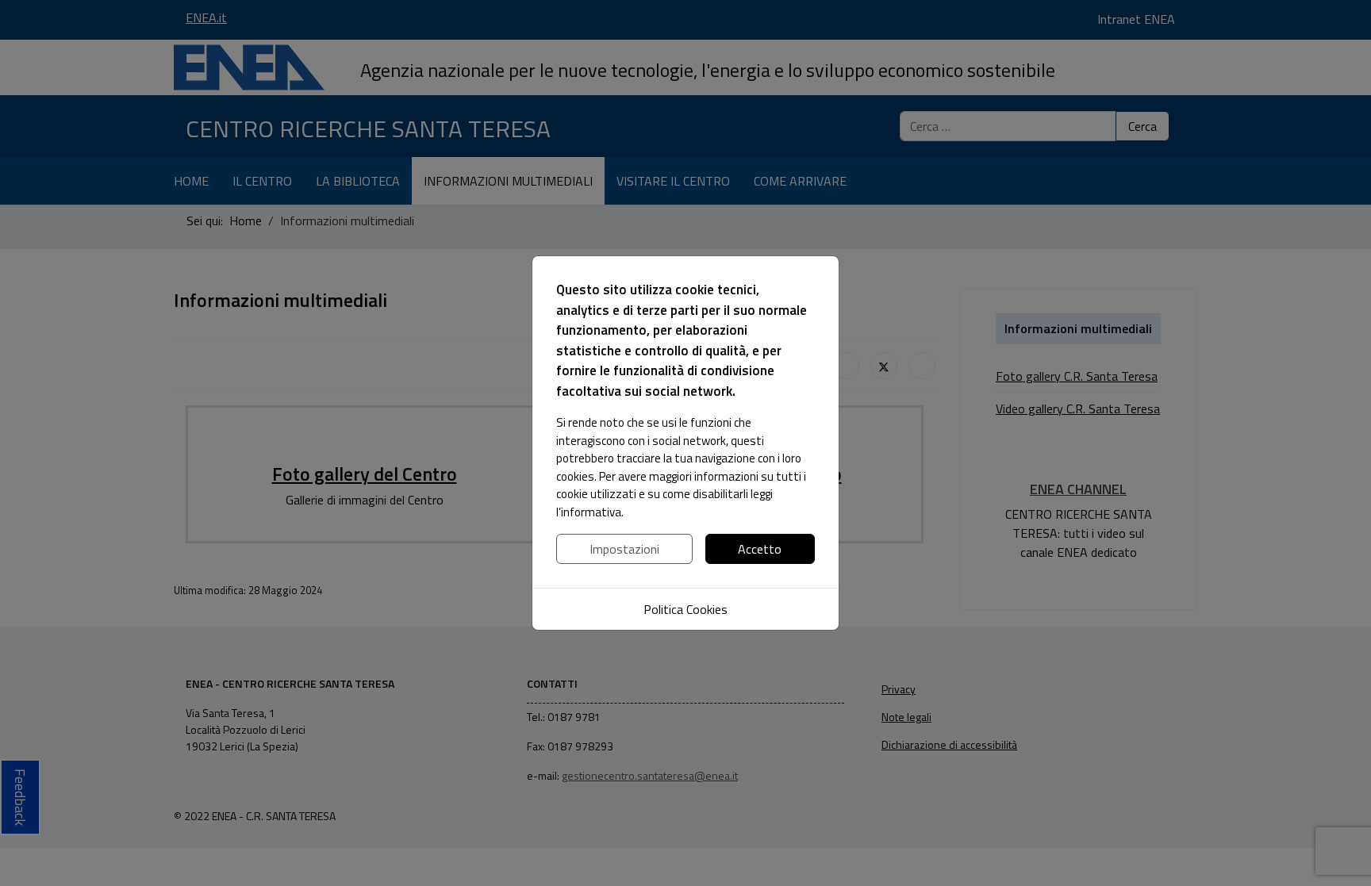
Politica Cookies (685, 609)
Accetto (760, 548)
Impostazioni (624, 548)
